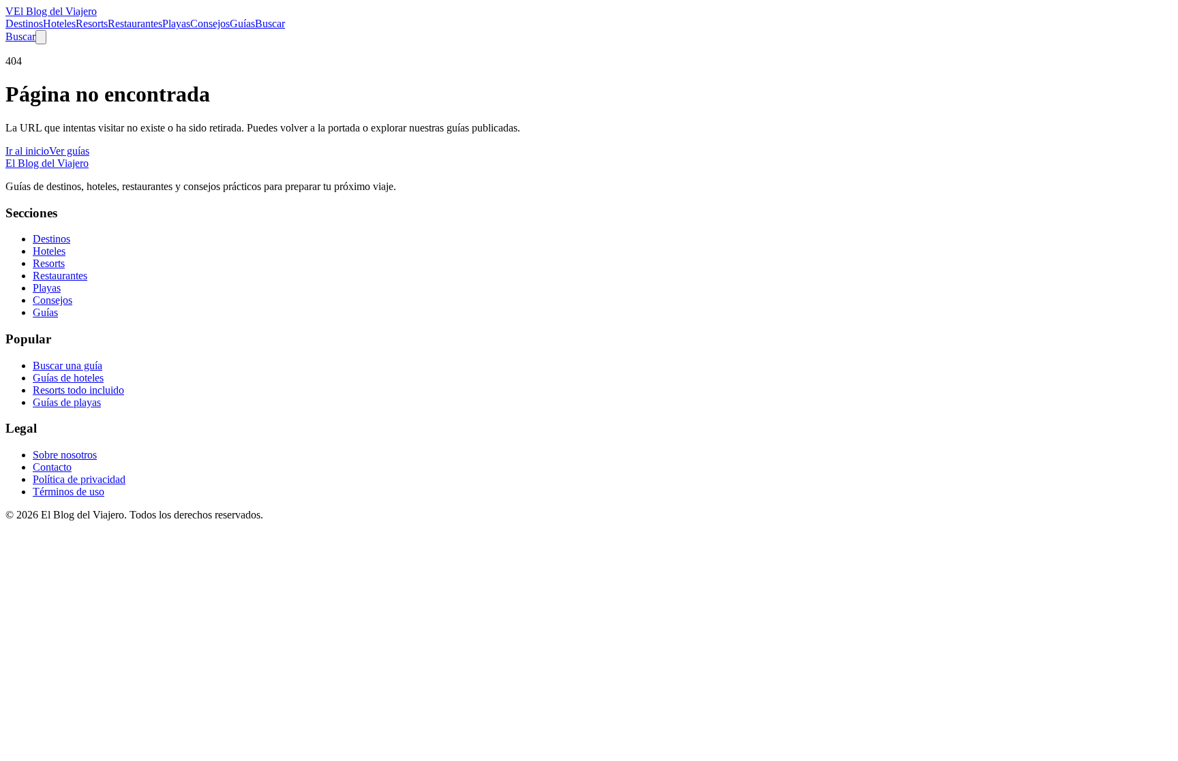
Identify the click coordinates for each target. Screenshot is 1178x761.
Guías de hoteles (68, 378)
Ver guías (69, 151)
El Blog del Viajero (47, 163)
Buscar (270, 23)
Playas (176, 23)
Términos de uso (68, 491)
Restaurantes (135, 23)
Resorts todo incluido (78, 390)
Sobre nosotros (65, 455)
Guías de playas (67, 402)
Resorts (92, 23)
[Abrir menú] (40, 37)
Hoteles (59, 23)
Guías (242, 23)
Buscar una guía (67, 365)
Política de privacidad (79, 479)
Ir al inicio (27, 151)
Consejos (210, 23)
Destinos (24, 23)
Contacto (52, 467)
